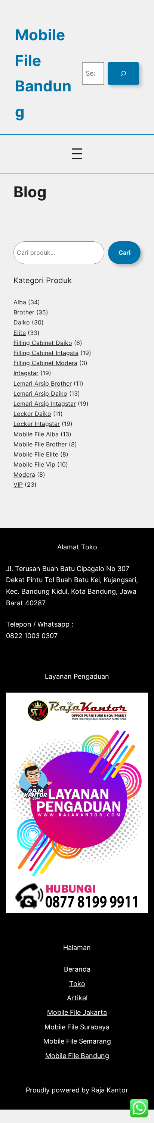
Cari (124, 252)
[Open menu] (77, 154)
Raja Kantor (109, 1090)
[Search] (123, 73)
